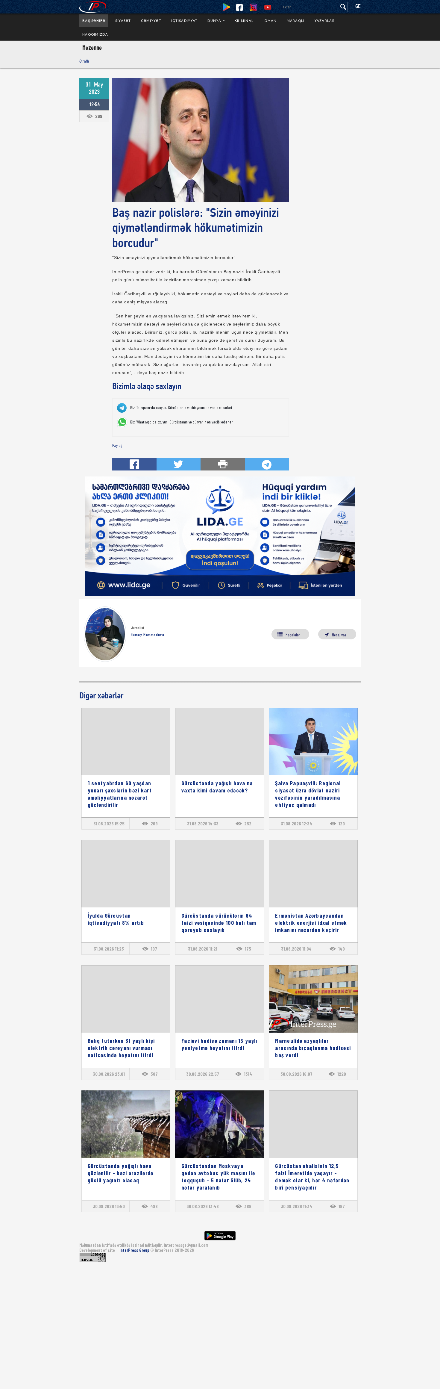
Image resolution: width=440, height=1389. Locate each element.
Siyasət (123, 20)
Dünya (214, 20)
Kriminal (244, 20)
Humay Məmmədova (147, 634)
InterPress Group (134, 1250)
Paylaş (117, 445)
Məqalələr (293, 634)
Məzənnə (92, 47)
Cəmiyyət (151, 20)
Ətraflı (84, 60)
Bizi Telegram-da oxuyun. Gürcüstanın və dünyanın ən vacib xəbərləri (181, 407)
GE (358, 7)
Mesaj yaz (339, 634)
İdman (270, 20)
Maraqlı (296, 20)
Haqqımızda (95, 34)
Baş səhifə (93, 20)
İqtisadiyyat (184, 20)
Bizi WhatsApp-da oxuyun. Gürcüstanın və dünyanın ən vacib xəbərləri (181, 422)
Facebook (239, 7)
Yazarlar (325, 20)
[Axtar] (343, 7)
